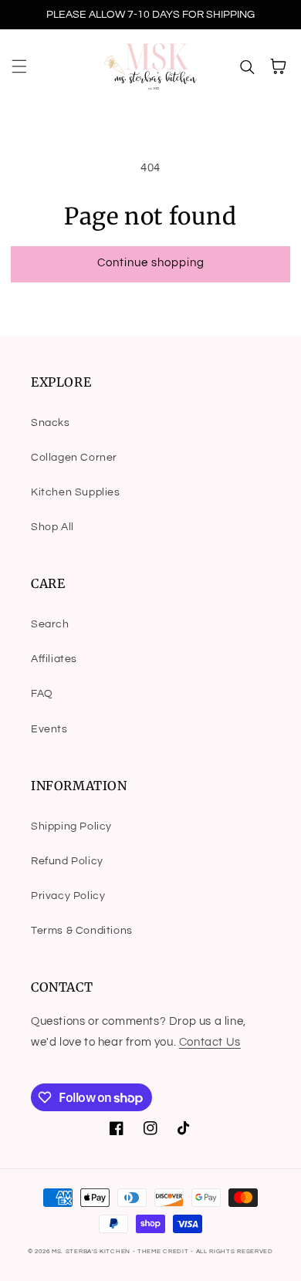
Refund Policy (67, 861)
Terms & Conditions (82, 930)
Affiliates (54, 659)
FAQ (42, 693)
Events (49, 729)
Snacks (50, 422)
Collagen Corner (74, 457)
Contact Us (210, 1042)
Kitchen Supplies (75, 492)
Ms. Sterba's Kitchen (91, 1251)
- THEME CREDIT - (164, 1251)
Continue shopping (151, 263)
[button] (19, 66)
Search (50, 624)
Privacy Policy (68, 896)
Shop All (52, 527)
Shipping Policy (71, 826)
